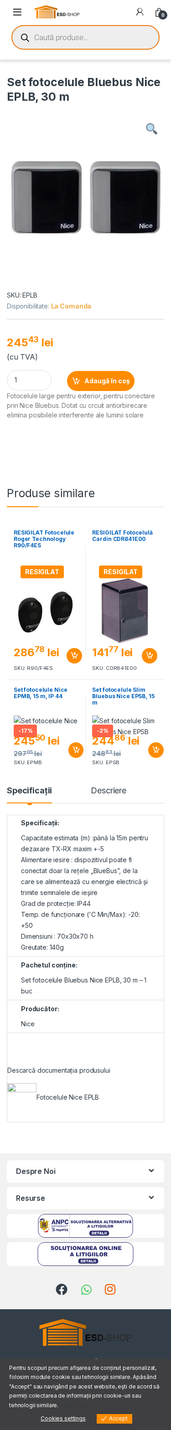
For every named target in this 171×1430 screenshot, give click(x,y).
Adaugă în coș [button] (70, 656)
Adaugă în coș (107, 381)
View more (74, 1405)
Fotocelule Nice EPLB (67, 1097)
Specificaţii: (40, 823)
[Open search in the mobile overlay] (85, 37)
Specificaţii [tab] (29, 791)
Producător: (40, 1009)
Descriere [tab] (108, 791)
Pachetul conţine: (49, 965)
